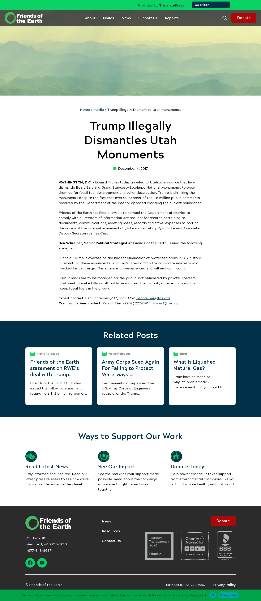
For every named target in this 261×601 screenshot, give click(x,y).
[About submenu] (97, 18)
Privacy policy (228, 595)
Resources (111, 531)
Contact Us (111, 541)
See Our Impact (116, 467)
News (106, 521)
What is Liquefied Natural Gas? (194, 365)
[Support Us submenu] (159, 18)
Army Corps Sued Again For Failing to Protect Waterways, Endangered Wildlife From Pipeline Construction (130, 368)
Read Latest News (46, 467)
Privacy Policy (224, 585)
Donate (244, 17)
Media (98, 110)
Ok (213, 595)
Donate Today (187, 467)
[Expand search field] (224, 18)
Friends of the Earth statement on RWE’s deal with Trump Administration (54, 368)
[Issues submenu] (116, 18)
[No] (256, 595)
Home (85, 110)
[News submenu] (133, 18)
